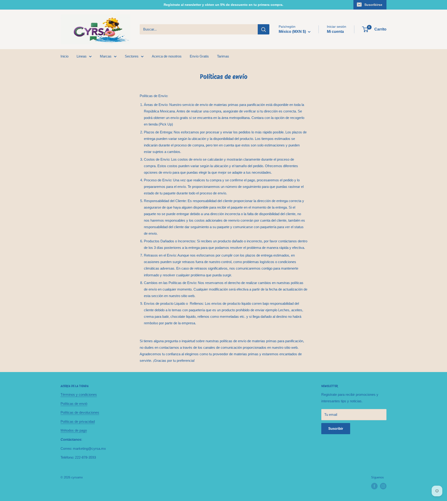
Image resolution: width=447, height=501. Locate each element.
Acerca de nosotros (167, 56)
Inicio (64, 56)
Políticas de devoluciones (80, 412)
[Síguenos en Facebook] (374, 486)
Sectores (132, 56)
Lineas (82, 56)
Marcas (106, 56)
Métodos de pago (74, 430)
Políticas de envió (74, 404)
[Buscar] (263, 29)
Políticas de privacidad (78, 421)
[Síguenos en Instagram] (383, 486)
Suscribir (335, 428)
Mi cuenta (335, 32)
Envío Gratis (199, 56)
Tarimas (223, 56)
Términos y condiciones (79, 394)
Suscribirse (373, 5)
